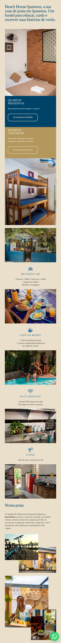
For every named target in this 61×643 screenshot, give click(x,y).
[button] (54, 636)
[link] (30, 245)
